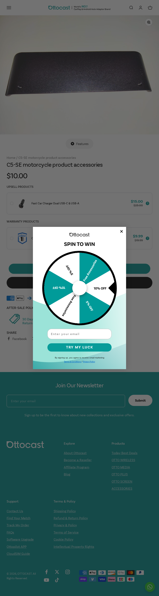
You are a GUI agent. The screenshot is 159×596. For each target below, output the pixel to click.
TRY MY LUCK (79, 347)
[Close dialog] (121, 231)
